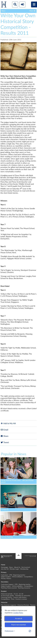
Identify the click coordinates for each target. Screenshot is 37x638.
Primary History (6, 578)
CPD (10, 575)
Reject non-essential (18, 625)
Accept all (18, 618)
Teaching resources (24, 588)
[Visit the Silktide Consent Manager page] (30, 631)
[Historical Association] (4, 5)
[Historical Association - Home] (6, 557)
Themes (32, 605)
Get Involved (25, 567)
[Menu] (34, 4)
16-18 (21, 594)
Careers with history (19, 597)
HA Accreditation (17, 576)
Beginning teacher (19, 575)
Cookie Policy (18, 613)
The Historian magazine (8, 605)
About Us (17, 567)
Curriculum (4, 575)
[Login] (22, 4)
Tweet (6, 442)
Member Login (14, 569)
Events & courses (21, 599)
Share (5, 436)
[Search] (15, 4)
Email (5, 430)
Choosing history (6, 597)
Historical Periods (23, 605)
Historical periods (6, 594)
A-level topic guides (7, 595)
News (11, 567)
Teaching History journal (9, 588)
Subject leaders (6, 576)
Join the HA (4, 569)
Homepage (4, 567)
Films (12, 599)
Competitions (28, 576)
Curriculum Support (7, 584)
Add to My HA (9, 423)
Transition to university (22, 595)
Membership (24, 569)
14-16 (16, 594)
